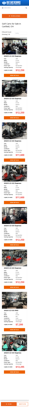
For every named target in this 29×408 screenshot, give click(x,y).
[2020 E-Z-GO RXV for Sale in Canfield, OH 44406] (14, 312)
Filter (9, 404)
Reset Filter (22, 404)
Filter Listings (15, 16)
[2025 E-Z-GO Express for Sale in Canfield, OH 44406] (14, 58)
